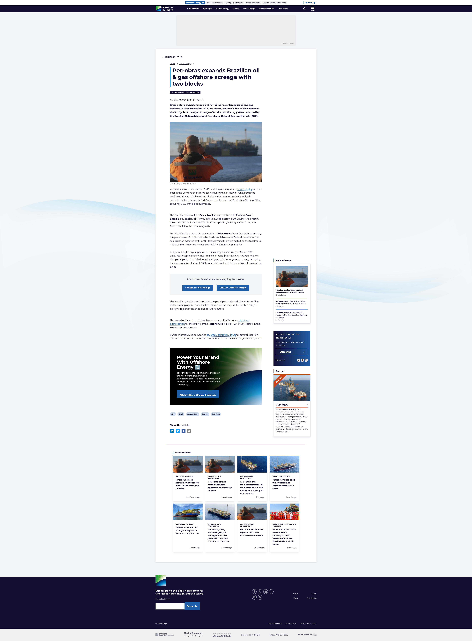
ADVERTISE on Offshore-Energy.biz (198, 395)
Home (172, 64)
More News (283, 9)
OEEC (314, 594)
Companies (312, 598)
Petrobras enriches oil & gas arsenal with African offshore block (251, 532)
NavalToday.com (253, 3)
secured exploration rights (221, 335)
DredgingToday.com (234, 3)
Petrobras (216, 414)
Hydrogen (207, 9)
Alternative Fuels (266, 9)
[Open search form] (304, 8)
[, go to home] (164, 8)
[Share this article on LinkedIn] (172, 431)
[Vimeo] (271, 591)
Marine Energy (222, 9)
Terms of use (304, 623)
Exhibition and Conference (274, 3)
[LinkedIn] (298, 360)
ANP (173, 414)
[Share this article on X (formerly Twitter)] (178, 431)
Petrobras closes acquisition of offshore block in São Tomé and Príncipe (187, 484)
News (295, 594)
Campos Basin (192, 414)
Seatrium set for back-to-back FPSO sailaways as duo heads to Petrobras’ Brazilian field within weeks (284, 536)
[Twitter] (306, 360)
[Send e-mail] (254, 597)
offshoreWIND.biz (214, 3)
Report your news (275, 623)
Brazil (181, 414)
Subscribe (285, 352)
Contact (313, 623)
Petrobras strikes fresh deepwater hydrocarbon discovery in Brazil (220, 486)
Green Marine (193, 9)
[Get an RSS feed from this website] (260, 597)
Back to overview (173, 57)
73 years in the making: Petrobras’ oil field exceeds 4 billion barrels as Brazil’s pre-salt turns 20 (251, 488)
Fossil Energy (249, 9)
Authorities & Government (185, 92)
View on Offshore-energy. (233, 288)
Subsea (236, 9)
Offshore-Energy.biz (195, 3)
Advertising (309, 3)
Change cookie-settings (197, 288)
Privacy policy (291, 623)
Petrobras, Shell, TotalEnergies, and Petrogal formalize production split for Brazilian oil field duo (219, 535)
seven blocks (244, 189)
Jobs (296, 598)
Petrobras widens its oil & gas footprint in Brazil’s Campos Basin (187, 530)
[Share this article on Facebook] (183, 431)
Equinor (205, 414)
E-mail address (162, 599)
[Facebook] (302, 360)
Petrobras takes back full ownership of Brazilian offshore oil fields (284, 484)
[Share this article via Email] (189, 431)
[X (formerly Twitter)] (260, 591)
